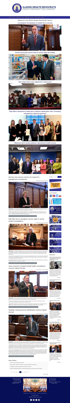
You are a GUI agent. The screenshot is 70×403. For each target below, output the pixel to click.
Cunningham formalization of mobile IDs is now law (35, 23)
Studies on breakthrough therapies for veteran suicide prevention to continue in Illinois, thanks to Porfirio (26, 368)
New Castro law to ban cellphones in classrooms (35, 82)
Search (60, 176)
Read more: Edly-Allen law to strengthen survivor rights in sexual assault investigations (22, 263)
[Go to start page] (9, 371)
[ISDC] (34, 7)
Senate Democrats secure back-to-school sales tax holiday (35, 52)
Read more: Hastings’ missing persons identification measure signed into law (21, 356)
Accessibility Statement (35, 395)
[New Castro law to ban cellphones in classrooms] (35, 96)
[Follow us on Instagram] (54, 195)
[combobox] (53, 177)
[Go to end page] (30, 371)
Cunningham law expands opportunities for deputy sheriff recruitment (20, 366)
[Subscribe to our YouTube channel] (60, 195)
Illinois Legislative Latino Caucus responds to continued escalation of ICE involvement (23, 364)
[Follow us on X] (36, 399)
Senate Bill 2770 (11, 303)
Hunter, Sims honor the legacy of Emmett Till (17, 362)
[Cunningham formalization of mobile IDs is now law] (35, 37)
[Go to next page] (29, 371)
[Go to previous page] (10, 371)
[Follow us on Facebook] (51, 195)
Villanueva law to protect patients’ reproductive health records (35, 143)
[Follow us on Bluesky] (57, 195)
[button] (13, 17)
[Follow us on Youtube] (39, 399)
